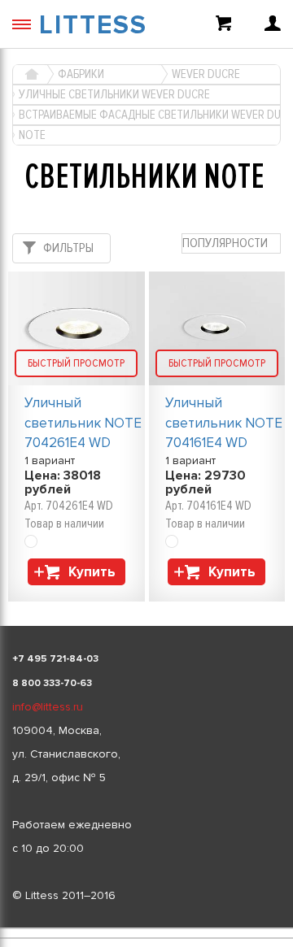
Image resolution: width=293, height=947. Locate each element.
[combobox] (231, 243)
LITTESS (93, 25)
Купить (92, 571)
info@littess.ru (47, 707)
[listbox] (146, 928)
